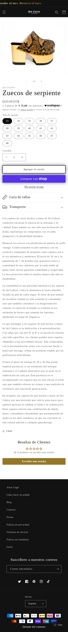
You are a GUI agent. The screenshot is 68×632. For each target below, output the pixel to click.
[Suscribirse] (57, 569)
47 (52, 136)
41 (40, 128)
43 (7, 136)
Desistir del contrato (34, 626)
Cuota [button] (9, 431)
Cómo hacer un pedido (18, 495)
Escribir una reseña (34, 461)
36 (40, 121)
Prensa (10, 517)
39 (18, 128)
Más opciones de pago (34, 187)
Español (32, 603)
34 (18, 121)
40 (29, 128)
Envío (10, 547)
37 (52, 121)
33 (7, 121)
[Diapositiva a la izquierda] (26, 81)
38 (7, 128)
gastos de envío (27, 109)
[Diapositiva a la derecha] (41, 81)
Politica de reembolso (18, 539)
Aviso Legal (13, 487)
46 (40, 136)
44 (18, 136)
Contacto (11, 509)
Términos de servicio (17, 532)
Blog (9, 502)
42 (52, 128)
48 (7, 143)
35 (29, 121)
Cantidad (6, 150)
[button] (4, 12)
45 (29, 136)
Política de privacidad (18, 525)
